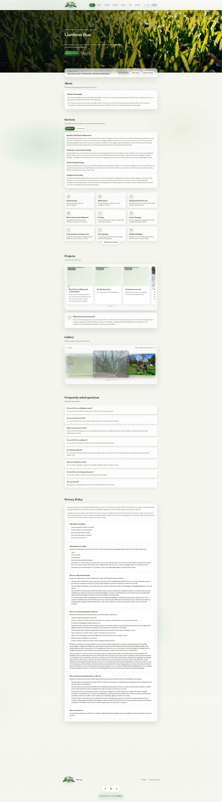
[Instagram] (111, 788)
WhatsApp (134, 748)
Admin (154, 5)
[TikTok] (116, 788)
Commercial (81, 128)
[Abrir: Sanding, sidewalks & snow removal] (136, 276)
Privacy (144, 779)
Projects (115, 5)
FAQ (130, 5)
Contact (137, 5)
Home (92, 5)
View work (86, 53)
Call (143, 748)
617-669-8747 (81, 760)
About (99, 5)
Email (151, 748)
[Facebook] (105, 788)
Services (107, 5)
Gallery (123, 5)
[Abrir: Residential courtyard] (80, 276)
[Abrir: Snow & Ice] (108, 276)
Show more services (111, 242)
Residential (69, 128)
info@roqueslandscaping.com (86, 757)
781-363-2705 (81, 763)
